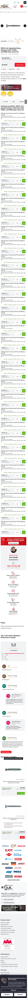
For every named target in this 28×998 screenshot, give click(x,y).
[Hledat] (15, 2)
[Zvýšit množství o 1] (20, 124)
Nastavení (13, 990)
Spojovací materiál (5, 922)
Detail (22, 837)
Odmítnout (7, 994)
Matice (2, 960)
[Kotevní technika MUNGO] (13, 846)
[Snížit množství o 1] (14, 124)
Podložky (3, 962)
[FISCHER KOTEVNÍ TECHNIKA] (21, 846)
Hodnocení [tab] (22, 101)
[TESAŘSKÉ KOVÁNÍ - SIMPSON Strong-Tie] (13, 863)
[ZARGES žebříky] (9, 859)
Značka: (4, 54)
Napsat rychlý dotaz (13, 543)
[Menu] (25, 2)
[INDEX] (17, 872)
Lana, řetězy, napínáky (6, 928)
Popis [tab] (14, 101)
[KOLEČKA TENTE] (9, 868)
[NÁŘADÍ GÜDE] (17, 855)
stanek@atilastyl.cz (13, 559)
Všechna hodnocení (6, 752)
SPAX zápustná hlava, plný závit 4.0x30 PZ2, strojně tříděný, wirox (13, 823)
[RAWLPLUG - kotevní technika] (5, 846)
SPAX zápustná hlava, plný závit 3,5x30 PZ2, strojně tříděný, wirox (13, 826)
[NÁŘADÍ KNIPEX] (9, 854)
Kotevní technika (5, 924)
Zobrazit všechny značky (13, 880)
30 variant (4, 64)
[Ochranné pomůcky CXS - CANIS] (21, 864)
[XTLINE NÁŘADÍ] (18, 850)
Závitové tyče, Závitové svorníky (8, 958)
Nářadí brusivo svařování (7, 926)
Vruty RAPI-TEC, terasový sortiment (9, 964)
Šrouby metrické (4, 956)
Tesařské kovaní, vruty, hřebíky (8, 930)
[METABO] (9, 876)
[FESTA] (18, 876)
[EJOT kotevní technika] (9, 850)
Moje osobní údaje (5, 972)
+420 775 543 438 (13, 566)
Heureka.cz (16, 614)
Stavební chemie (5, 934)
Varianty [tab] (6, 101)
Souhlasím (20, 994)
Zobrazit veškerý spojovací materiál (9, 966)
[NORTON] (9, 872)
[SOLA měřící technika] (18, 859)
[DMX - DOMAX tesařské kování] (5, 864)
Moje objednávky (5, 974)
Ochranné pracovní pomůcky (7, 932)
